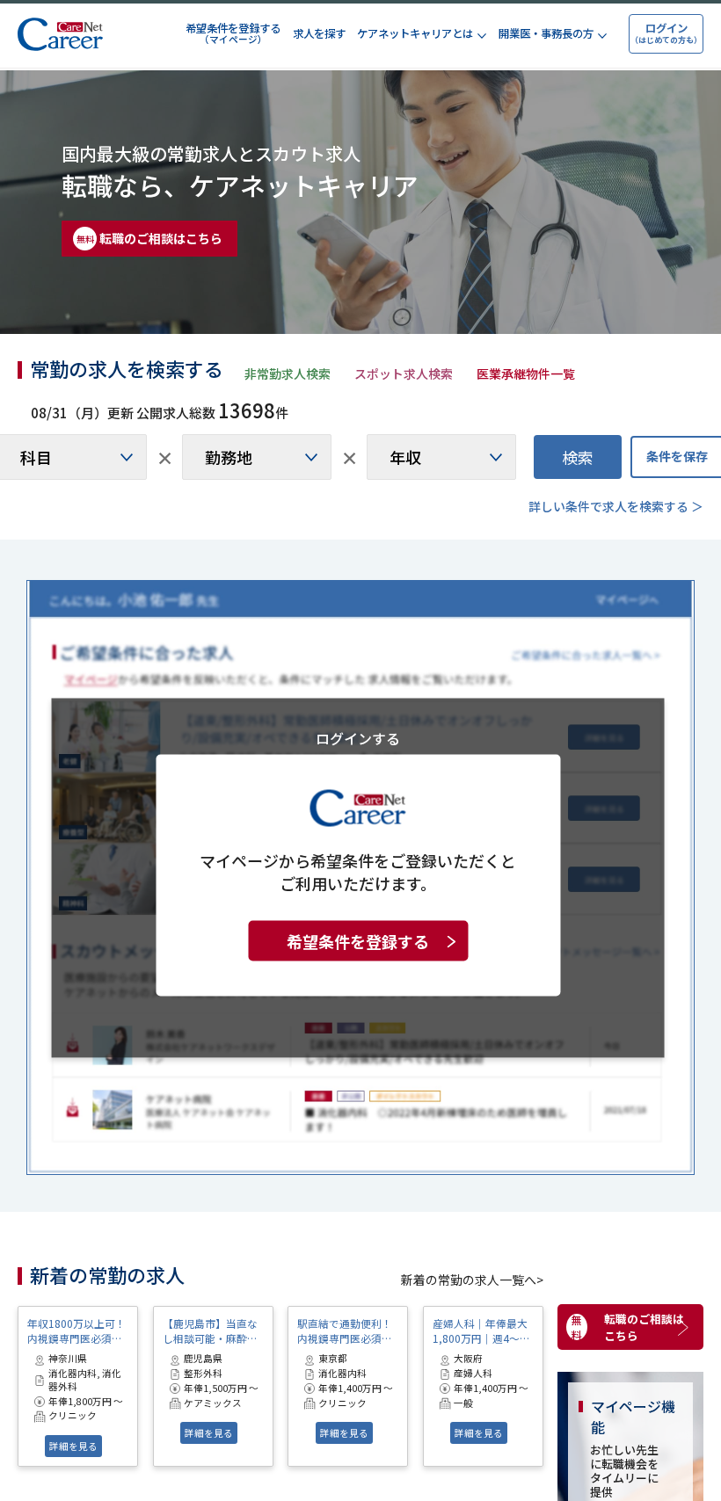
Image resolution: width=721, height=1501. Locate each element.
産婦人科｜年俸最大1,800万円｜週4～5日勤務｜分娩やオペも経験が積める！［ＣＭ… (480, 1330)
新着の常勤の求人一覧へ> (472, 1279)
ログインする (358, 737)
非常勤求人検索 (287, 373)
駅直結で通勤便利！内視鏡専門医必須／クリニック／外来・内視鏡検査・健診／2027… (347, 1330)
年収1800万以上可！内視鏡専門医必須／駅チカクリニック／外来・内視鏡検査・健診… (76, 1330)
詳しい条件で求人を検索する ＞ (615, 506)
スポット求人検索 (403, 373)
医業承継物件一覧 (526, 373)
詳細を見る (73, 1446)
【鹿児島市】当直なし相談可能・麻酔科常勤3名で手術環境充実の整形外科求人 (213, 1330)
